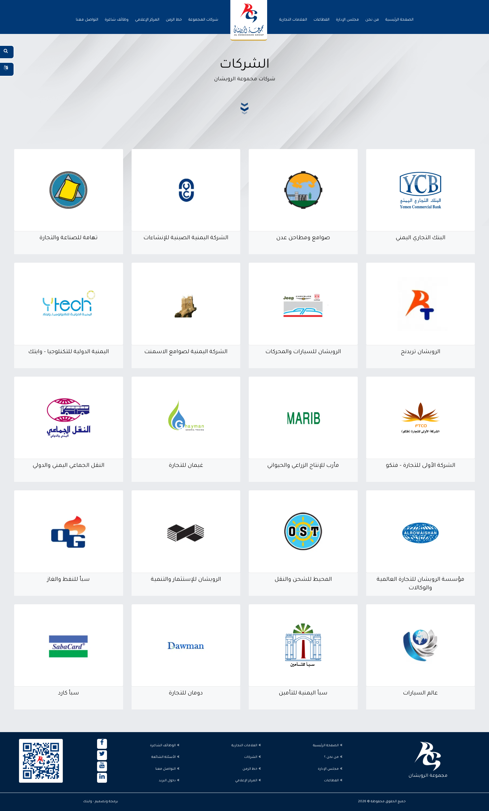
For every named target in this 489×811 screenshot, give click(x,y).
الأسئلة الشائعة (163, 757)
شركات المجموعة (203, 20)
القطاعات (321, 20)
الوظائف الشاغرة (163, 746)
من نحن (372, 20)
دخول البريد (167, 781)
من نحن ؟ (331, 757)
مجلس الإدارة (347, 20)
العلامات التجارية (293, 20)
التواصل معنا (87, 20)
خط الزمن (174, 20)
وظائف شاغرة (116, 20)
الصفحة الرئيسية (399, 20)
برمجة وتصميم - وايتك (100, 802)
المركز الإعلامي (147, 20)
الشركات (250, 757)
